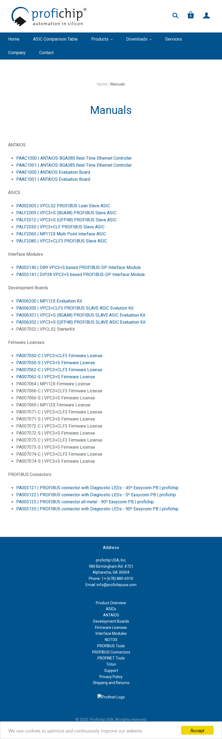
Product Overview (111, 603)
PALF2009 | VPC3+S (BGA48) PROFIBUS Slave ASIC (66, 212)
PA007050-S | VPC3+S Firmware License (55, 362)
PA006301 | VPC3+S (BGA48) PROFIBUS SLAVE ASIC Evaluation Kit (80, 315)
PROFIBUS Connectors (111, 652)
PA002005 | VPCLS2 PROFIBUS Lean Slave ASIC (63, 205)
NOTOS (111, 640)
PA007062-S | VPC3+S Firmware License (55, 376)
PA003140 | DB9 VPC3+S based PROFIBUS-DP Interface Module (78, 267)
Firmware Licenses (111, 627)
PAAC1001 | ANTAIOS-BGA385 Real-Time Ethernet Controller (74, 165)
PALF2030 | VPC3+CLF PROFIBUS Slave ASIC (60, 226)
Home (13, 39)
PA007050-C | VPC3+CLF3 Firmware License (59, 355)
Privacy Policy (111, 677)
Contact (46, 52)
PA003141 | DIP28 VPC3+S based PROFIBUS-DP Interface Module (80, 274)
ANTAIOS (111, 615)
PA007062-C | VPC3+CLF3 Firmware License (59, 369)
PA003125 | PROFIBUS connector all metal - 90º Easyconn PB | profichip (85, 501)
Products (100, 39)
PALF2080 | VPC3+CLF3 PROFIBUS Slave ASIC (61, 241)
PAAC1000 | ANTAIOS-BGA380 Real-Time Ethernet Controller (74, 158)
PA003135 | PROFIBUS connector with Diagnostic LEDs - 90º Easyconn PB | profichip (97, 508)
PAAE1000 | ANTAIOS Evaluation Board (53, 172)
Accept (197, 730)
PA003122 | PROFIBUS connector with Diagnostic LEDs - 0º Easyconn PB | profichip (96, 494)
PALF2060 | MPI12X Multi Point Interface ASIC (61, 234)
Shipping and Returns (111, 683)
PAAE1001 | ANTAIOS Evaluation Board (53, 179)
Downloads (137, 39)
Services (173, 39)
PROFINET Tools (111, 658)
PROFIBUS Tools (111, 646)
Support (111, 670)
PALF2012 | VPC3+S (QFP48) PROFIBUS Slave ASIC (66, 219)
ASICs (111, 609)
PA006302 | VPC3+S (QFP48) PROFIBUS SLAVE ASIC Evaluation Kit (80, 322)
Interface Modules (111, 633)
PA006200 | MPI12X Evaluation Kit (49, 301)
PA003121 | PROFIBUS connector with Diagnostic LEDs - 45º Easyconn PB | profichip (97, 487)
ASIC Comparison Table (55, 39)
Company (17, 52)
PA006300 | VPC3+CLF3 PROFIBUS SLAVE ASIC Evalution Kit (74, 308)
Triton (111, 664)
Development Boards (111, 621)
